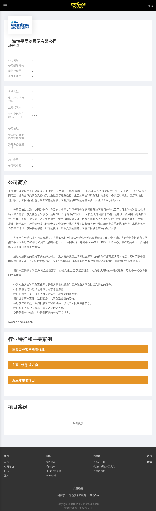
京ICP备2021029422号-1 (78, 508)
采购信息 (50, 466)
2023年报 (51, 475)
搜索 (149, 462)
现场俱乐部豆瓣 (77, 495)
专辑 (48, 456)
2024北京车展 (53, 471)
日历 (6, 471)
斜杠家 (61, 495)
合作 (149, 456)
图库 (6, 475)
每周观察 (50, 462)
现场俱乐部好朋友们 (104, 466)
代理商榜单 (99, 471)
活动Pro (94, 495)
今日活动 (9, 466)
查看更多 (78, 423)
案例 (6, 462)
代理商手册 (99, 462)
